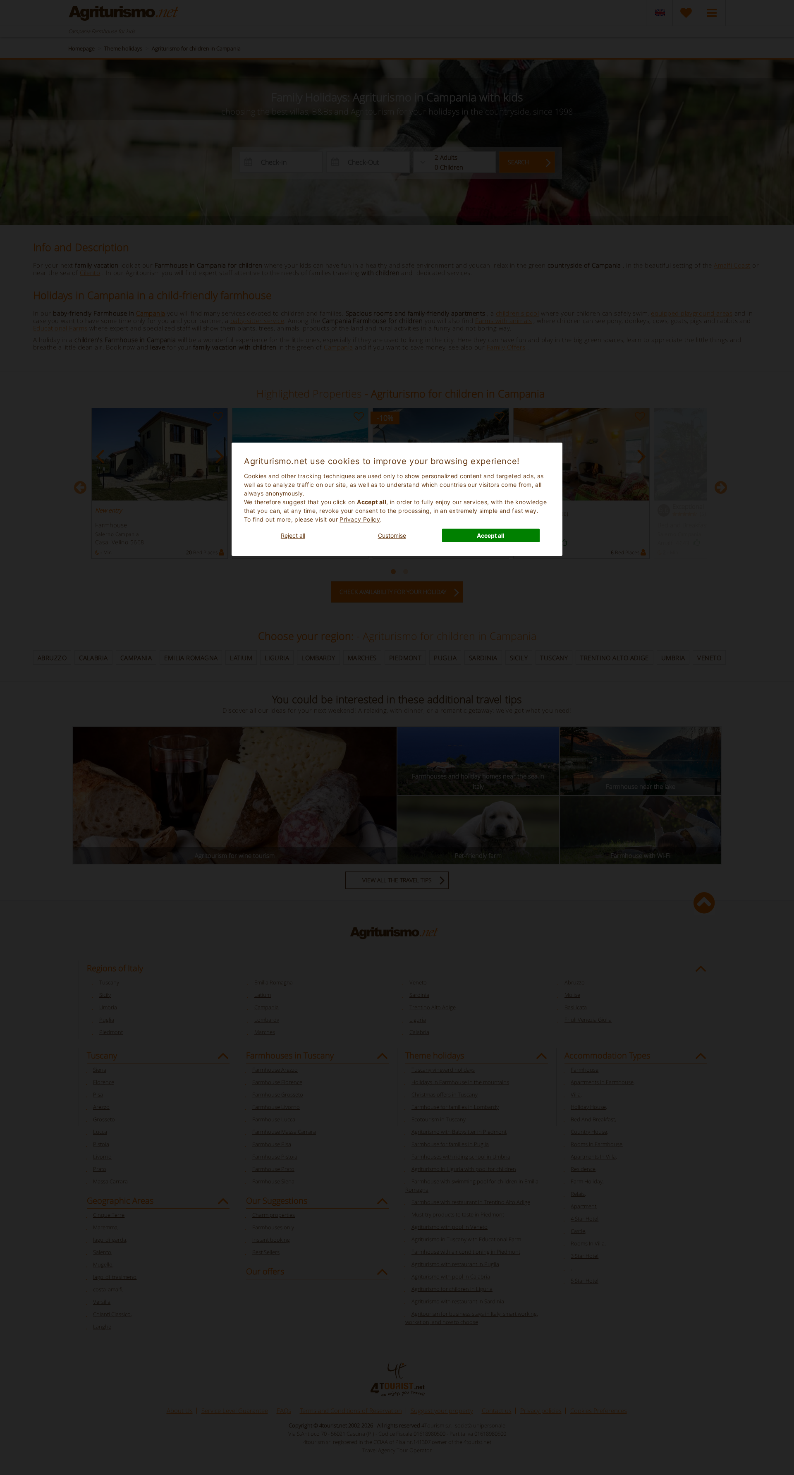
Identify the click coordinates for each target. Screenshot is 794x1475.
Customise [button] (392, 535)
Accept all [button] (491, 535)
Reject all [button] (293, 535)
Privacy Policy (360, 519)
